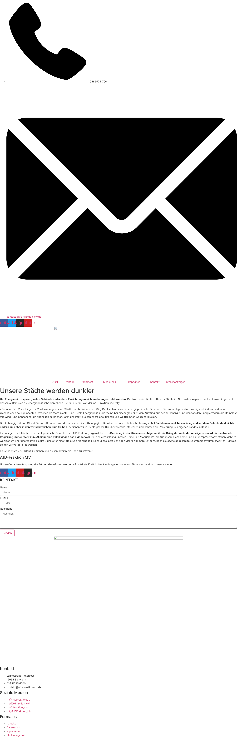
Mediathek (109, 381)
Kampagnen (133, 381)
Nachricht (6, 508)
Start (55, 381)
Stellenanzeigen (175, 381)
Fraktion (69, 381)
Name (3, 487)
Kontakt (155, 381)
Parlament (87, 381)
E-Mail (4, 498)
